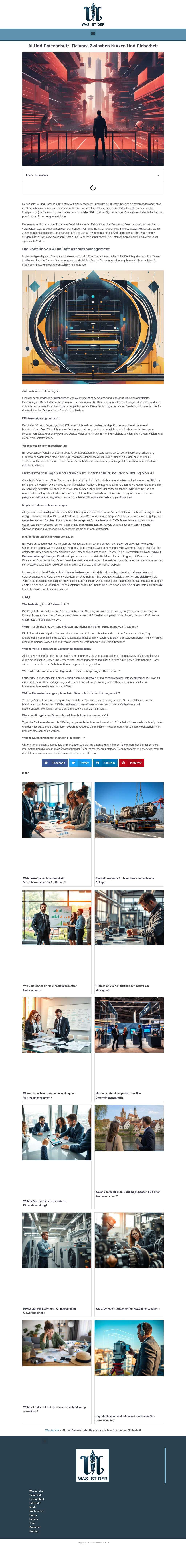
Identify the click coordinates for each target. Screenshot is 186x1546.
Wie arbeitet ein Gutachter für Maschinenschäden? (128, 1308)
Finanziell (35, 1494)
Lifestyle (34, 1503)
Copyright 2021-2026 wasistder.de (93, 1542)
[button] (93, 33)
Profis (33, 1515)
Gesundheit (36, 1499)
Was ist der (52, 1430)
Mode (32, 1507)
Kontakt (34, 1531)
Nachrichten (37, 1511)
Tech (32, 1523)
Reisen (33, 1519)
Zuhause (34, 1527)
